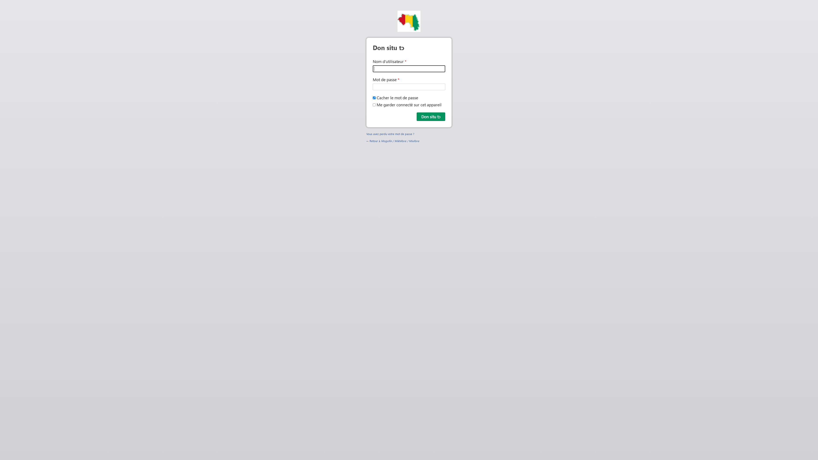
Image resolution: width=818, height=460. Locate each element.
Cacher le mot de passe (397, 97)
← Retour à (392, 141)
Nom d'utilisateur (388, 61)
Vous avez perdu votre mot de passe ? (390, 134)
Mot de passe (385, 79)
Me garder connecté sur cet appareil (409, 104)
